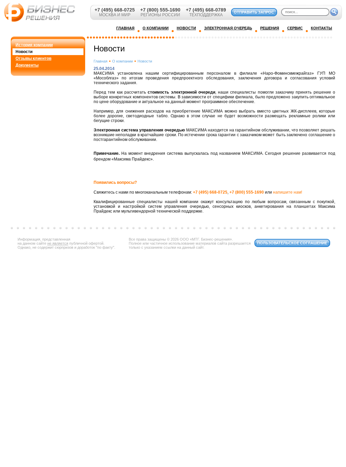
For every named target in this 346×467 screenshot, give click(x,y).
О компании (122, 61)
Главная (100, 61)
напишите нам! (287, 192)
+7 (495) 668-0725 (115, 10)
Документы (27, 65)
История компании (34, 45)
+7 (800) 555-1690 (160, 10)
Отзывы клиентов (33, 58)
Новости (24, 51)
